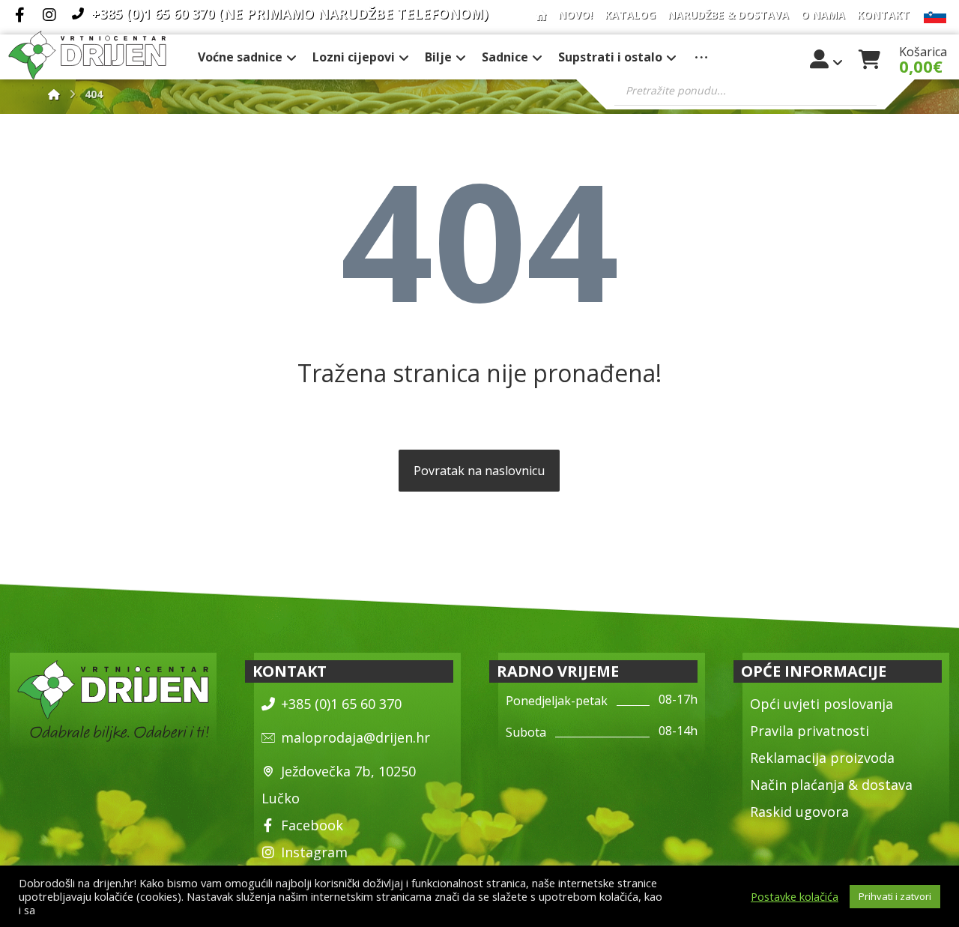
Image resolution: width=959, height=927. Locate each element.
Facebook (312, 825)
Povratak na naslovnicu (479, 470)
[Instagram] (49, 15)
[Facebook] (19, 15)
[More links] (701, 56)
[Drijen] (54, 94)
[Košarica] (870, 57)
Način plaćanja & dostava (831, 785)
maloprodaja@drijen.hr (355, 737)
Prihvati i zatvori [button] (895, 896)
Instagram (314, 852)
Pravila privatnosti (809, 731)
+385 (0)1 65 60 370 (341, 704)
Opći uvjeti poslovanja (821, 704)
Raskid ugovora (799, 812)
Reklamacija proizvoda (822, 758)
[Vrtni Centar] (87, 55)
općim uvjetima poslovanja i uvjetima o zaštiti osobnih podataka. (199, 909)
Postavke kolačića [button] (794, 896)
